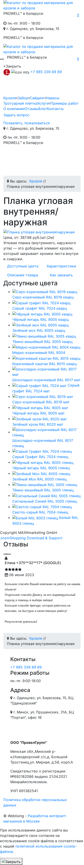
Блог (43, 108)
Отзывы (32, 108)
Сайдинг (37, 98)
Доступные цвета (22, 266)
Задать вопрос (16, 115)
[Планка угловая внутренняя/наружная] (42, 232)
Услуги (43, 103)
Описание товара (22, 275)
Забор (22, 98)
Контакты (55, 108)
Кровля (9, 98)
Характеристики (61, 266)
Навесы (52, 98)
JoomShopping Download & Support (31, 538)
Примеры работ (64, 103)
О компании (14, 108)
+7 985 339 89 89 (46, 72)
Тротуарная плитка (20, 103)
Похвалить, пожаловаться (26, 123)
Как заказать (61, 275)
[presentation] (5, 554)
